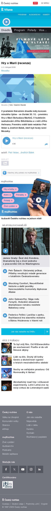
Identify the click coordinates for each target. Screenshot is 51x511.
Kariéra (30, 429)
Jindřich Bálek (27, 152)
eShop (5, 429)
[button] (46, 144)
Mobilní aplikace (10, 454)
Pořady (32, 30)
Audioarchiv (34, 15)
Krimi (6, 195)
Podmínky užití (32, 504)
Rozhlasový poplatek (37, 437)
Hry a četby (9, 189)
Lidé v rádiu (32, 425)
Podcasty (7, 450)
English (44, 504)
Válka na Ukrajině (10, 417)
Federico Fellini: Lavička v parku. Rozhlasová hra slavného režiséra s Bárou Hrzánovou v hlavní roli (26, 317)
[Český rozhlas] (9, 3)
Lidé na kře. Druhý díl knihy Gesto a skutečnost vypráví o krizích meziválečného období (30, 360)
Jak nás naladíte (34, 417)
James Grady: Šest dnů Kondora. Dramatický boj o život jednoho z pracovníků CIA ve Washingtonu (21, 261)
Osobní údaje (18, 504)
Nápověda (31, 421)
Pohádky (20, 195)
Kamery (46, 15)
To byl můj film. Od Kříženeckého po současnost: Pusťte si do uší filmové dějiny (31, 347)
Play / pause (6, 141)
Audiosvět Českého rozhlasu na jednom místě (21, 218)
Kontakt (30, 433)
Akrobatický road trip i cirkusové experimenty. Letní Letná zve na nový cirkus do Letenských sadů (31, 385)
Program (22, 15)
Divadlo (5, 30)
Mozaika (5, 70)
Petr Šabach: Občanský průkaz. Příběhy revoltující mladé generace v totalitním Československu (27, 273)
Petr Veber (13, 152)
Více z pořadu (10, 340)
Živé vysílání (9, 206)
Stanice (6, 425)
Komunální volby (10, 421)
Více (43, 30)
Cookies (5, 504)
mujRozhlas (7, 181)
